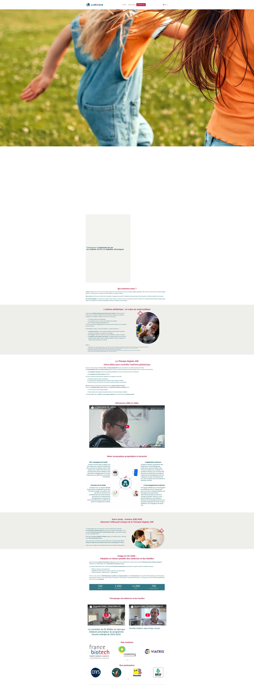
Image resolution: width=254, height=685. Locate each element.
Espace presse (131, 4)
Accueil (124, 4)
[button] (88, 651)
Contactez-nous (141, 4)
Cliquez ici (88, 545)
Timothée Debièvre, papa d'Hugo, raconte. (144, 628)
